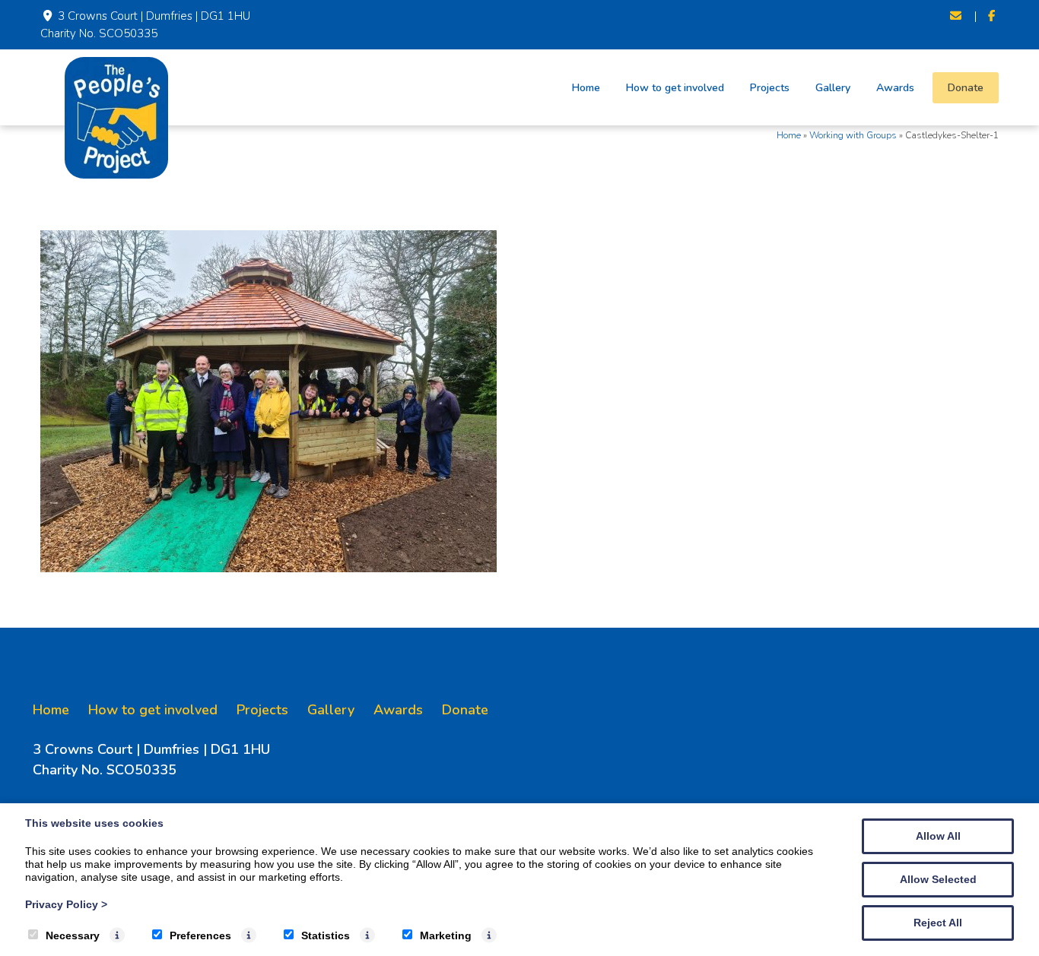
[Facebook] (991, 16)
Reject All (937, 922)
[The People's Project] (116, 174)
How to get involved (675, 88)
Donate (965, 88)
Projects (770, 88)
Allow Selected (938, 879)
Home (586, 88)
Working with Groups (853, 135)
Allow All (938, 836)
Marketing (446, 935)
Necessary (73, 935)
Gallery (832, 88)
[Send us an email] (956, 16)
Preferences (200, 935)
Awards (895, 88)
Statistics (325, 935)
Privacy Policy (66, 904)
